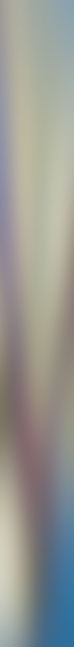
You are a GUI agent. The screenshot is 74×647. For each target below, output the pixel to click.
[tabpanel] (37, 471)
